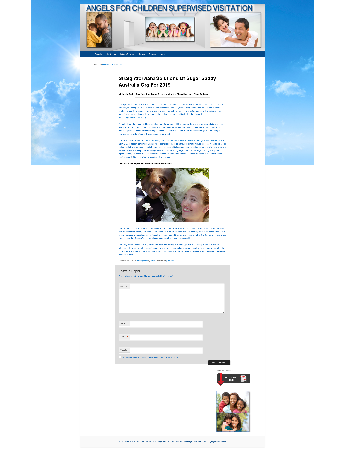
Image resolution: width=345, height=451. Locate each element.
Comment (124, 286)
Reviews (142, 53)
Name (124, 323)
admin (119, 64)
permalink (170, 261)
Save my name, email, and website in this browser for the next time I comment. (150, 357)
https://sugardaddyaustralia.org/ (132, 117)
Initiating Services (127, 53)
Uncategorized (142, 261)
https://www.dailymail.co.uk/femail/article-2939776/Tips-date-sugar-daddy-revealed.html (184, 140)
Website (123, 350)
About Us (98, 53)
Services (152, 53)
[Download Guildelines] (233, 385)
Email (124, 337)
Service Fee (111, 53)
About (163, 53)
